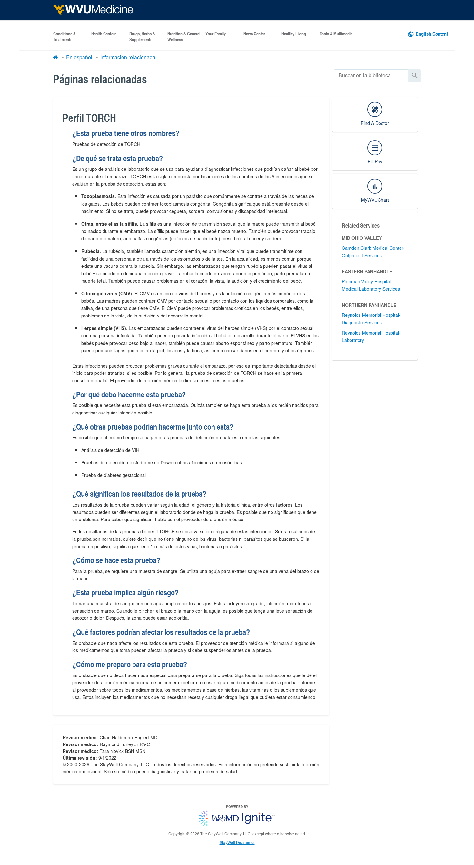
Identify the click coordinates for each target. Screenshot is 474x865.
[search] (371, 76)
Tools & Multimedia (336, 34)
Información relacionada (127, 57)
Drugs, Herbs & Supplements (142, 37)
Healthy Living (293, 34)
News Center (254, 34)
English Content (432, 33)
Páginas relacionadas (100, 79)
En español (79, 57)
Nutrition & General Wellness (183, 37)
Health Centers (103, 34)
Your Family (215, 34)
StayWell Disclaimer (237, 842)
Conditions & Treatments (64, 37)
